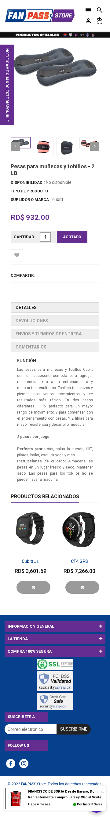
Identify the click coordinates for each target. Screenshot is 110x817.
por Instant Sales (89, 804)
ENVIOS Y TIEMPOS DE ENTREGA (49, 333)
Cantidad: (24, 237)
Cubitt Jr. (30, 561)
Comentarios (31, 347)
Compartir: (23, 275)
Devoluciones (32, 320)
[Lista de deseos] (17, 255)
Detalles (26, 307)
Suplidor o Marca (30, 199)
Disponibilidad (26, 182)
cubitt (57, 199)
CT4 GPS (79, 561)
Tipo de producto (29, 191)
